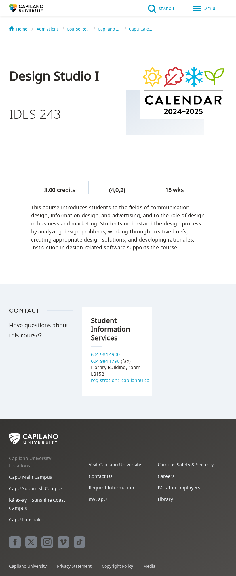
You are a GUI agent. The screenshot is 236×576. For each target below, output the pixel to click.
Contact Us (101, 476)
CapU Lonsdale (25, 519)
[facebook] (15, 542)
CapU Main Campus (30, 477)
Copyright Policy (117, 566)
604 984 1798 (105, 361)
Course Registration (78, 29)
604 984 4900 (105, 354)
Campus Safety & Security (186, 464)
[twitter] (31, 542)
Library (165, 499)
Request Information (111, 487)
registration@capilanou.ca (120, 380)
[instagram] (47, 542)
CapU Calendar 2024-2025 (140, 29)
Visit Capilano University (115, 464)
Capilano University (35, 8)
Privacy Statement (74, 566)
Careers (166, 476)
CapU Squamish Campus (36, 488)
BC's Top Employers (179, 487)
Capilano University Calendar (109, 29)
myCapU (98, 499)
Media (149, 566)
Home (21, 29)
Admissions (48, 29)
